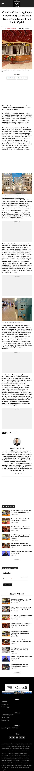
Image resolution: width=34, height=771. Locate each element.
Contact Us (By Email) (8, 715)
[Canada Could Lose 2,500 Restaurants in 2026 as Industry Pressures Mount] (6, 529)
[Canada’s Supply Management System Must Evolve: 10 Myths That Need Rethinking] (6, 537)
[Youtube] (20, 737)
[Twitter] (23, 737)
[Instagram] (17, 737)
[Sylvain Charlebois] (17, 442)
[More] (26, 78)
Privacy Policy (5, 720)
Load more (16, 559)
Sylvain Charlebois (11, 28)
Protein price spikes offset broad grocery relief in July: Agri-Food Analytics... (19, 649)
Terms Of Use (5, 717)
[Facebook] (13, 737)
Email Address (7, 579)
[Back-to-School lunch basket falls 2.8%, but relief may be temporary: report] (6, 609)
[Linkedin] (12, 473)
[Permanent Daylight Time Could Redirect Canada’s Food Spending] (6, 667)
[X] (21, 473)
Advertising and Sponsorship (10, 728)
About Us (4, 701)
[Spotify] (18, 473)
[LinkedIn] (10, 737)
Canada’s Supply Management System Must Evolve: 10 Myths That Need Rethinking (21, 536)
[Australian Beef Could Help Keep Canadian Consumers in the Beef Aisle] (6, 545)
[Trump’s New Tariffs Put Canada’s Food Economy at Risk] (6, 553)
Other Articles (5, 707)
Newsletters (5, 704)
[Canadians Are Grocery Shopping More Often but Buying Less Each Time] (6, 513)
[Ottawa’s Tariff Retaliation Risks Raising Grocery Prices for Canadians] (6, 521)
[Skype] (15, 473)
